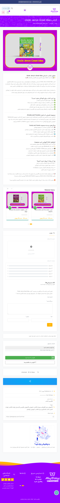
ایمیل (27, 316)
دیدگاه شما (49, 301)
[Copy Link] (53, 417)
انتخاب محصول (51, 343)
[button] (25, 10)
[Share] (30, 381)
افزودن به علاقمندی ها (29, 362)
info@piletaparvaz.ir (24, 2)
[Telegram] (9, 479)
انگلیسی (51, 23)
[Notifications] (3, 12)
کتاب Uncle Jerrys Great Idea (46, 350)
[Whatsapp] (12, 479)
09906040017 (36, 2)
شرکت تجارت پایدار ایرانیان (26, 499)
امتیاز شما (50, 297)
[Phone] (2, 479)
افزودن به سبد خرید (30, 357)
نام (51, 316)
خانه (56, 23)
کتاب (46, 401)
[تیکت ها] (56, 492)
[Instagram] (6, 479)
